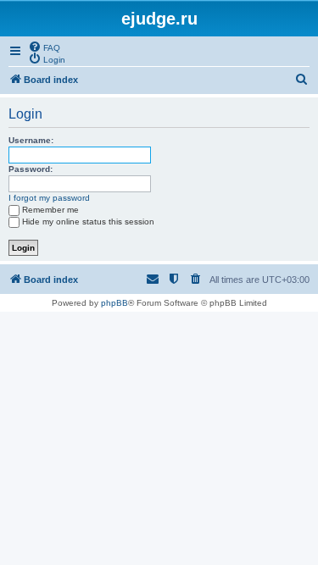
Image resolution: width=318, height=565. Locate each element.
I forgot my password (49, 197)
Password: (30, 169)
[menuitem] (44, 47)
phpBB (114, 302)
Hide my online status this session (88, 221)
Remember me (50, 209)
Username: (30, 140)
